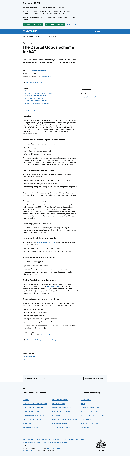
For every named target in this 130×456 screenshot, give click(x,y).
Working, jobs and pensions (61, 427)
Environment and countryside (62, 408)
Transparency (86, 419)
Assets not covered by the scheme (35, 98)
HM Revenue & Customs (39, 70)
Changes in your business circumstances (37, 103)
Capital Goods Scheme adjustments (36, 101)
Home (24, 36)
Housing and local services (61, 412)
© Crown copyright (100, 450)
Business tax (38, 36)
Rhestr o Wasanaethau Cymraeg (34, 442)
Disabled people (28, 423)
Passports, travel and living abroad (64, 419)
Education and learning (60, 400)
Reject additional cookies (55, 24)
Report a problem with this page (94, 378)
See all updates (46, 76)
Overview (28, 91)
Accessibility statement (50, 439)
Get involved (85, 427)
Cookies (38, 439)
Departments (86, 400)
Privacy (30, 439)
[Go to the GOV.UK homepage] (30, 31)
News (83, 404)
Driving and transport (30, 427)
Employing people (58, 404)
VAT (46, 36)
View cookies (71, 24)
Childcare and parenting (31, 412)
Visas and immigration (59, 423)
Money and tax (57, 415)
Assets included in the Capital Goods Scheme (38, 93)
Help (24, 439)
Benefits (26, 400)
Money (31, 36)
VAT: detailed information (89, 97)
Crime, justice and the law (32, 419)
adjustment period (53, 286)
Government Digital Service (57, 442)
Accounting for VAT (55, 36)
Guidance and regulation (90, 408)
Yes (45, 378)
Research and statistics (89, 412)
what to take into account (46, 242)
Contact (64, 439)
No (56, 378)
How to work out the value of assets (35, 96)
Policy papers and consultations (92, 415)
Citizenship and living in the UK (34, 415)
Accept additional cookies (33, 24)
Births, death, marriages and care (35, 404)
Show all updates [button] (46, 335)
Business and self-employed (33, 408)
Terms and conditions (76, 439)
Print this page (30, 110)
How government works (89, 423)
